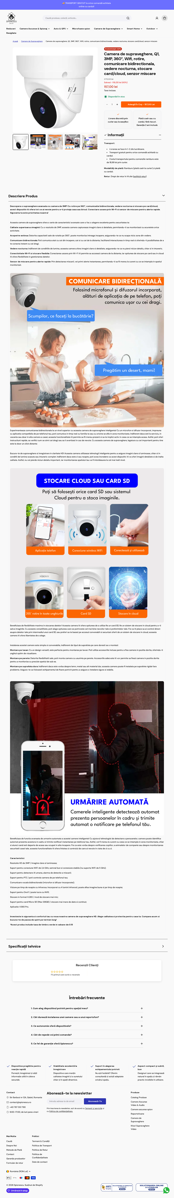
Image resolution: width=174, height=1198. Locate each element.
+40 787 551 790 (18, 1107)
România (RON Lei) (19, 1171)
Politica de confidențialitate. (61, 1111)
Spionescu (19, 1185)
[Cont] (156, 18)
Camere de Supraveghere (32, 41)
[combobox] (87, 18)
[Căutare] (128, 18)
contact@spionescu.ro (20, 1102)
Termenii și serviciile (93, 1108)
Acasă (15, 41)
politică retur (140, 176)
